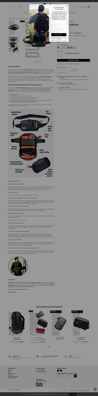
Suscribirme (59, 34)
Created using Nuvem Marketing (58, 40)
